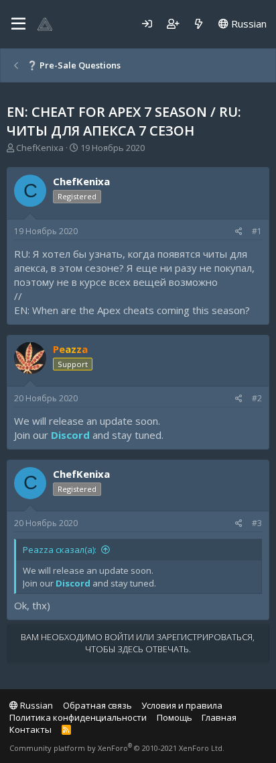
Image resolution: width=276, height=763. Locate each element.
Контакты (30, 729)
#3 (257, 523)
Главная (219, 717)
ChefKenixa (40, 148)
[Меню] (18, 24)
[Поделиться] (238, 232)
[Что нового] (199, 24)
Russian (247, 23)
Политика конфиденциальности (78, 717)
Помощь (174, 717)
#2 (257, 398)
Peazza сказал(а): (59, 550)
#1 (257, 231)
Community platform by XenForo (116, 748)
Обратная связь (97, 705)
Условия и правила (181, 705)
